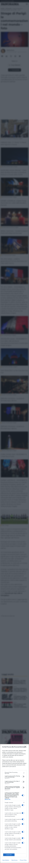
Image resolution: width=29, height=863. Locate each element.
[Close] (26, 747)
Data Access (14, 860)
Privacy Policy (23, 860)
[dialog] (14, 803)
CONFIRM (9, 854)
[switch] (23, 776)
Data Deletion (5, 860)
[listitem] (14, 773)
